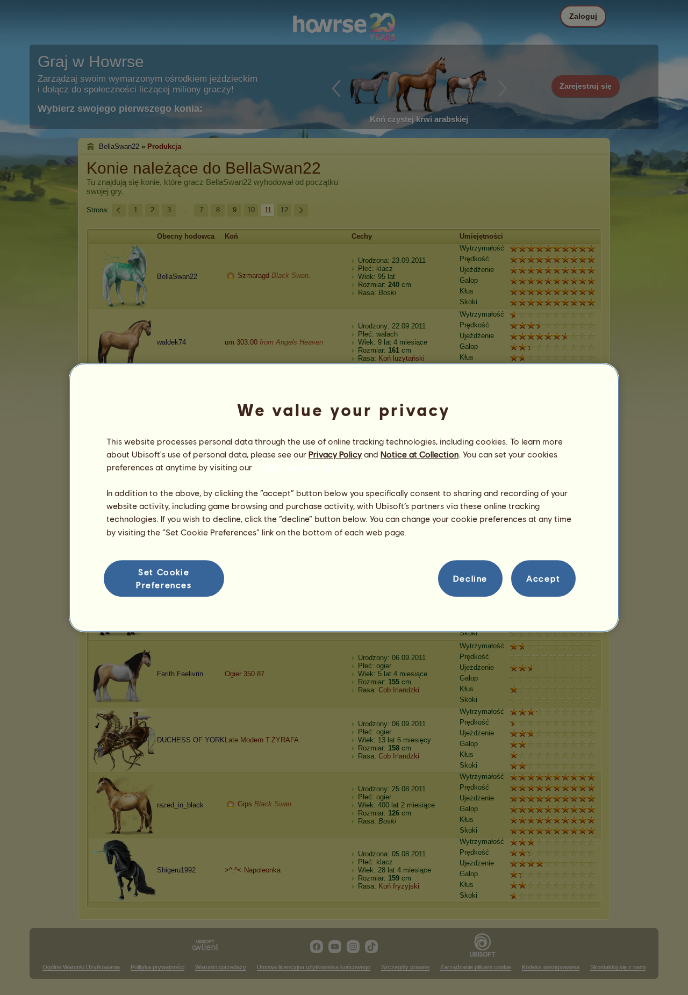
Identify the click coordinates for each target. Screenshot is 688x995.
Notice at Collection (419, 454)
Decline (470, 578)
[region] (344, 498)
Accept (543, 578)
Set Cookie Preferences (164, 578)
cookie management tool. (303, 467)
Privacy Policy (335, 454)
